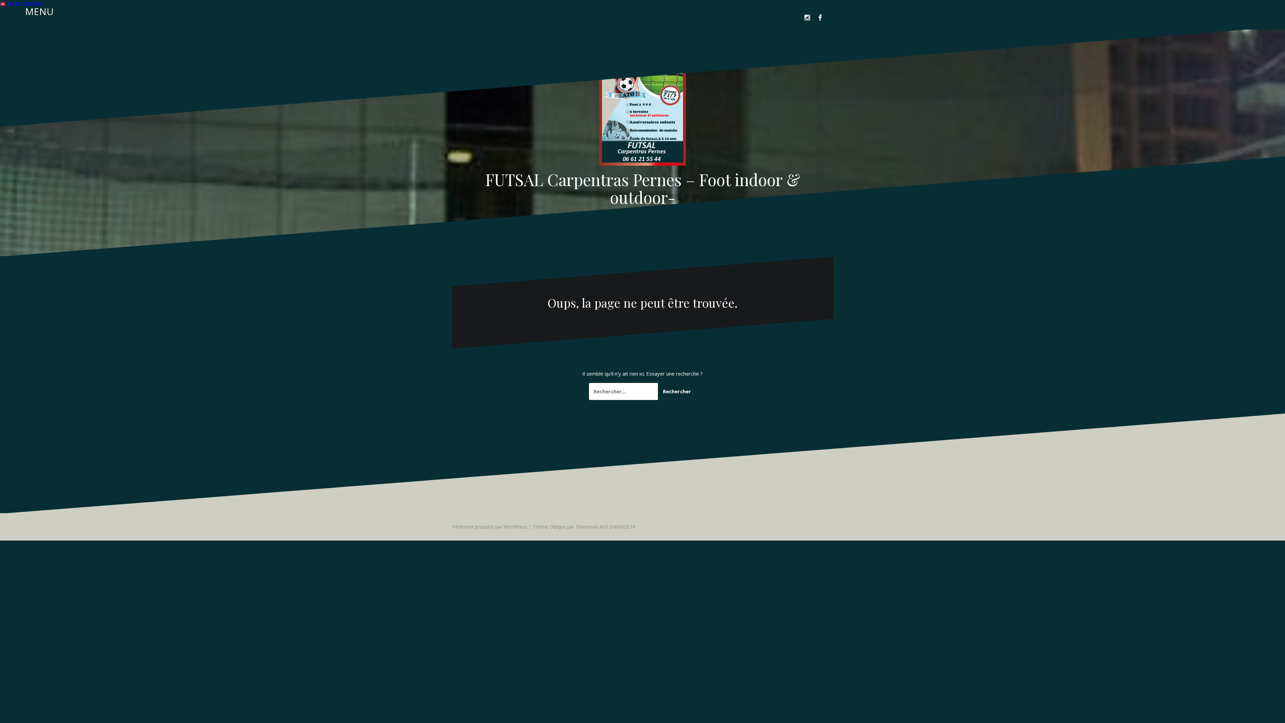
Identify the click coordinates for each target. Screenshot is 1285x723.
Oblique (557, 527)
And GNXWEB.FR (617, 527)
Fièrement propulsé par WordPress (489, 527)
